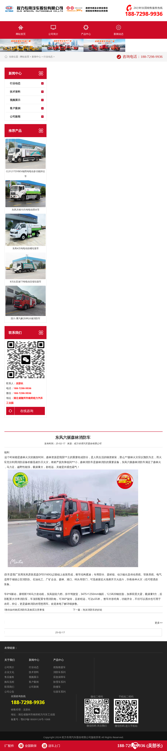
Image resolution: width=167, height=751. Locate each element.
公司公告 (9, 691)
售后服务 (9, 677)
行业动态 (48, 56)
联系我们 (9, 686)
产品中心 (86, 34)
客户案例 (15, 108)
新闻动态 (118, 34)
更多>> (159, 622)
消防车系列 (59, 672)
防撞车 (57, 686)
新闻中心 (36, 56)
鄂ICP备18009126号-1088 (35, 719)
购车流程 (9, 681)
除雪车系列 (59, 681)
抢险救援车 (59, 667)
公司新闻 (15, 116)
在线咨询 (26, 411)
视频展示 (15, 100)
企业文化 (9, 672)
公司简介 (53, 34)
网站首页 (21, 34)
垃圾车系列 (59, 691)
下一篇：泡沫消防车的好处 (87, 609)
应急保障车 (59, 677)
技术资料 (15, 91)
